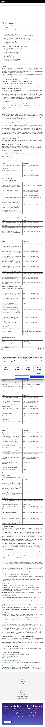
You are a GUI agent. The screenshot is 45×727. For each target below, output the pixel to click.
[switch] (17, 369)
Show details (39, 373)
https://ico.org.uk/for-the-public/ (34, 617)
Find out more (7, 721)
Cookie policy (22, 688)
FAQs (22, 679)
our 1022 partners (8, 354)
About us (22, 683)
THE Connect (22, 692)
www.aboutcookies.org (12, 141)
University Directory (22, 698)
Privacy (22, 687)
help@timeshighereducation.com (19, 642)
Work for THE (22, 685)
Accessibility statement (22, 690)
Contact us (22, 681)
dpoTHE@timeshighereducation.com (12, 660)
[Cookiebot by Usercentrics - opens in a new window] (39, 349)
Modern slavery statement (22, 696)
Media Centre (22, 694)
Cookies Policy (21, 140)
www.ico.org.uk (5, 633)
